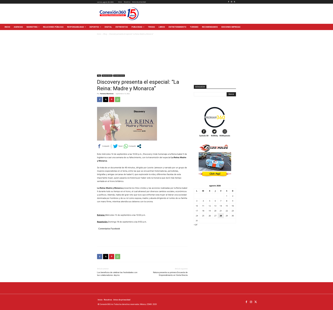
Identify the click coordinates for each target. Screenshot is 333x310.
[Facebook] (228, 1)
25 (203, 215)
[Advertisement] (166, 55)
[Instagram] (231, 1)
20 (215, 210)
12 (210, 206)
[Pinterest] (111, 99)
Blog (105, 34)
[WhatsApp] (117, 99)
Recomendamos (107, 75)
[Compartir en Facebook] (103, 146)
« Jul (195, 224)
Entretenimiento (119, 75)
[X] (234, 1)
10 (197, 206)
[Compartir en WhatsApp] (130, 146)
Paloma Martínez (107, 94)
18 (203, 210)
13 (215, 206)
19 (210, 210)
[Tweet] (118, 146)
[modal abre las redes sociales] (139, 146)
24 (197, 215)
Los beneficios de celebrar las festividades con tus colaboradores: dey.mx (117, 273)
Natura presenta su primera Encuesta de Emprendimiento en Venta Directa (170, 273)
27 (215, 215)
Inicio (99, 34)
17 (197, 210)
